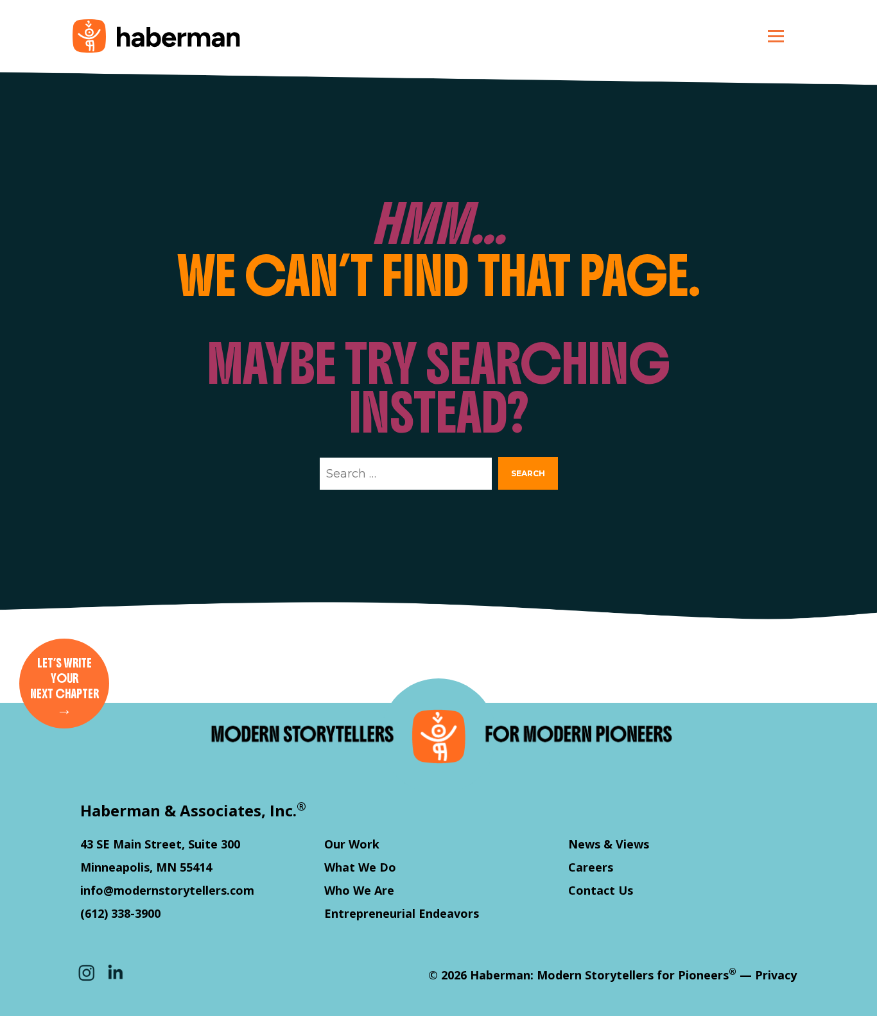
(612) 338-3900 (120, 913)
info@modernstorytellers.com (167, 890)
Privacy (776, 975)
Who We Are (359, 890)
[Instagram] (87, 972)
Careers (590, 867)
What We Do (360, 867)
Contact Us (600, 890)
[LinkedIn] (115, 972)
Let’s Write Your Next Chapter (64, 687)
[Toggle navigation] (776, 36)
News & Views (608, 844)
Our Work (351, 844)
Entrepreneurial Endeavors (401, 913)
